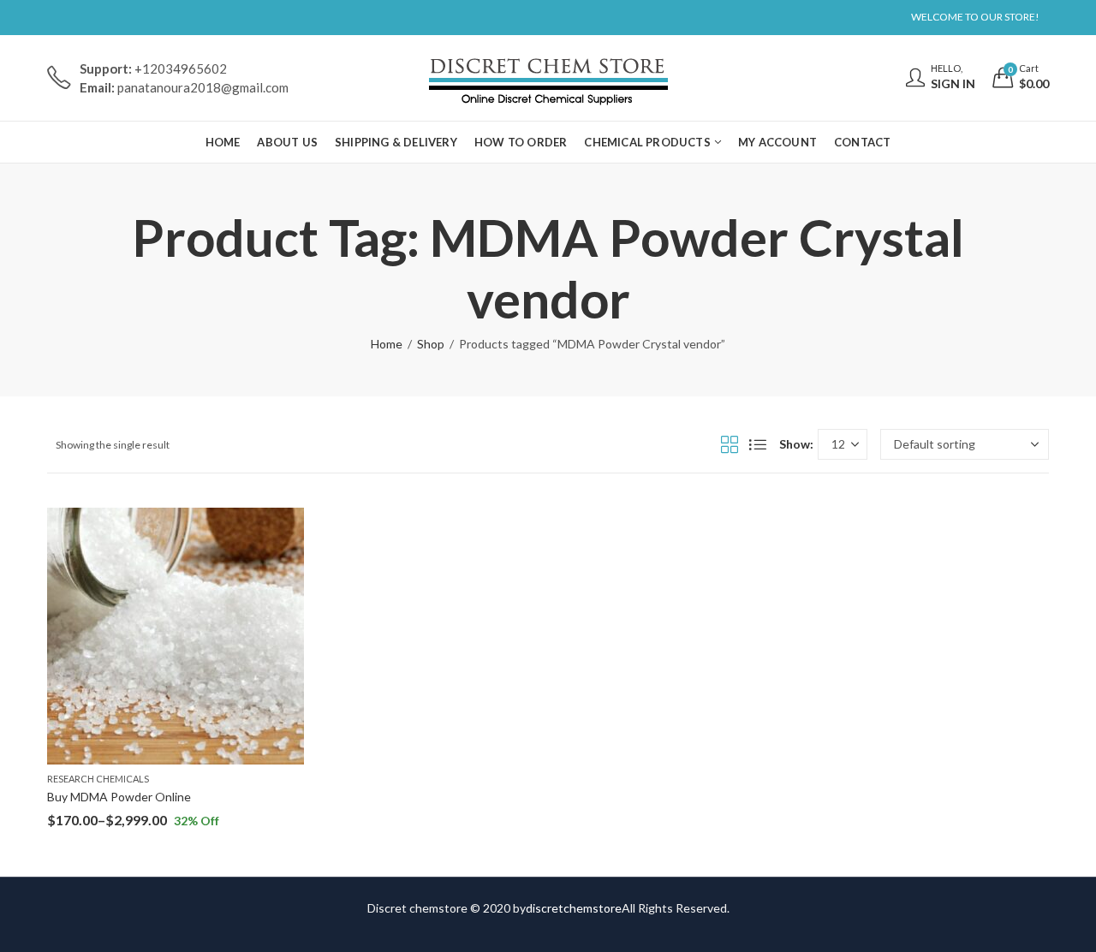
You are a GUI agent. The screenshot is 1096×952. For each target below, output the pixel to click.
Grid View (729, 444)
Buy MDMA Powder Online (119, 796)
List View (757, 444)
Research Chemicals (98, 778)
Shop (430, 343)
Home (386, 343)
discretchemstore (574, 908)
